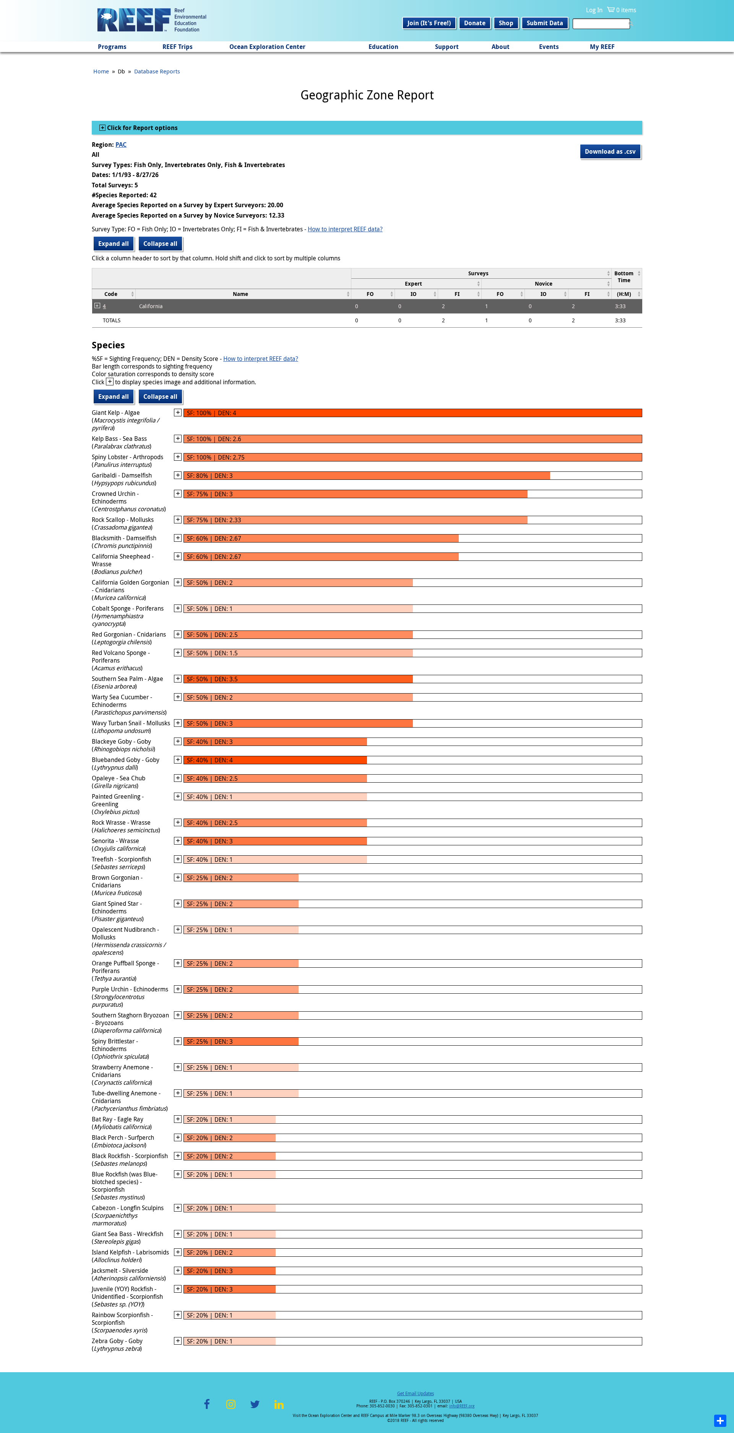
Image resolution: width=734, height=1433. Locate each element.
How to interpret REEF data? (345, 229)
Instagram (231, 1409)
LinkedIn (279, 1409)
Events (549, 46)
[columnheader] (481, 273)
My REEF (602, 46)
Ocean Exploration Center (267, 46)
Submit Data (545, 23)
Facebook (206, 1409)
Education (383, 46)
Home (101, 71)
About (501, 46)
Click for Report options (142, 127)
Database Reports (157, 71)
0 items (626, 10)
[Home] (152, 21)
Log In (594, 10)
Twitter (255, 1409)
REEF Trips (177, 46)
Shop (506, 23)
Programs (112, 46)
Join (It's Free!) (429, 23)
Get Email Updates (415, 1393)
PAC (121, 144)
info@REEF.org (461, 1406)
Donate (475, 23)
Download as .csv (610, 151)
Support (447, 46)
